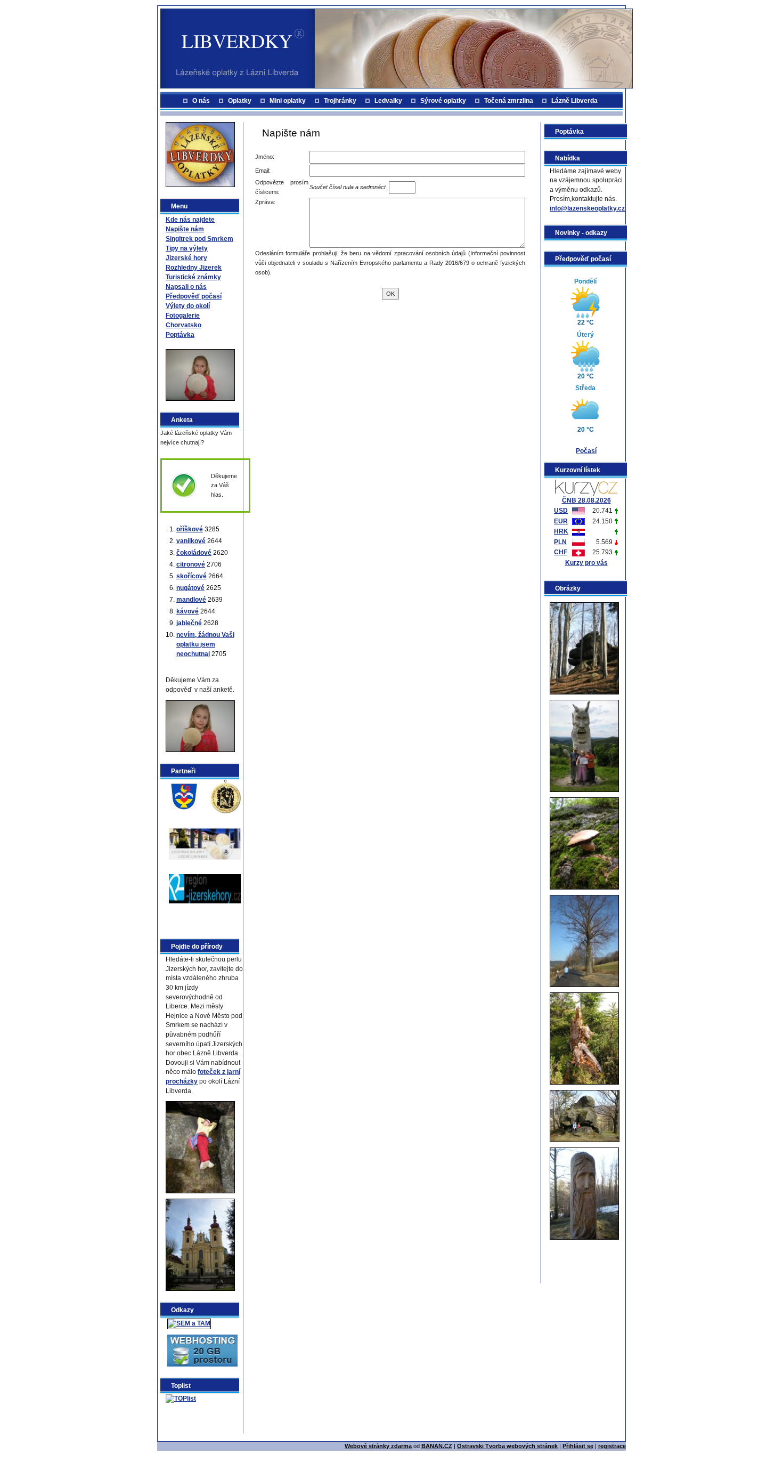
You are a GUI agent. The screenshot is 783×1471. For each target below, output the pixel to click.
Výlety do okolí (188, 306)
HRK (561, 531)
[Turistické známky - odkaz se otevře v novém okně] (225, 795)
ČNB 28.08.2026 (586, 500)
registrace (612, 1446)
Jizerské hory (186, 258)
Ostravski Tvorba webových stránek (507, 1446)
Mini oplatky (288, 100)
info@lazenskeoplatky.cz (587, 208)
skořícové (191, 576)
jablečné (189, 623)
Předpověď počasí (194, 296)
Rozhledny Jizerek (194, 267)
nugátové (190, 588)
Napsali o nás (186, 286)
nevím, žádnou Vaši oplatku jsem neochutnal (205, 644)
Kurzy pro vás (586, 563)
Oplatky (239, 100)
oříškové (189, 529)
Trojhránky (340, 100)
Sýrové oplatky (443, 100)
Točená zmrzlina (508, 100)
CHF (560, 552)
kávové (187, 611)
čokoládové (193, 552)
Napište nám (185, 229)
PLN (560, 542)
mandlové (191, 599)
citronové (190, 564)
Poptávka (180, 334)
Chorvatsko (183, 325)
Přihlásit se (577, 1446)
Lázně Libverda (574, 100)
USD (561, 510)
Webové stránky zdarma (378, 1446)
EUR (561, 521)
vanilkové (191, 541)
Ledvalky (388, 100)
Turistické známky (193, 277)
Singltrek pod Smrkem (199, 239)
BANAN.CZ (436, 1446)
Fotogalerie (183, 315)
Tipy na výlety (187, 248)
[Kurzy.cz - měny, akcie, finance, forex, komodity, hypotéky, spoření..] (586, 487)
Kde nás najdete (190, 219)
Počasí (586, 451)
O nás (201, 100)
